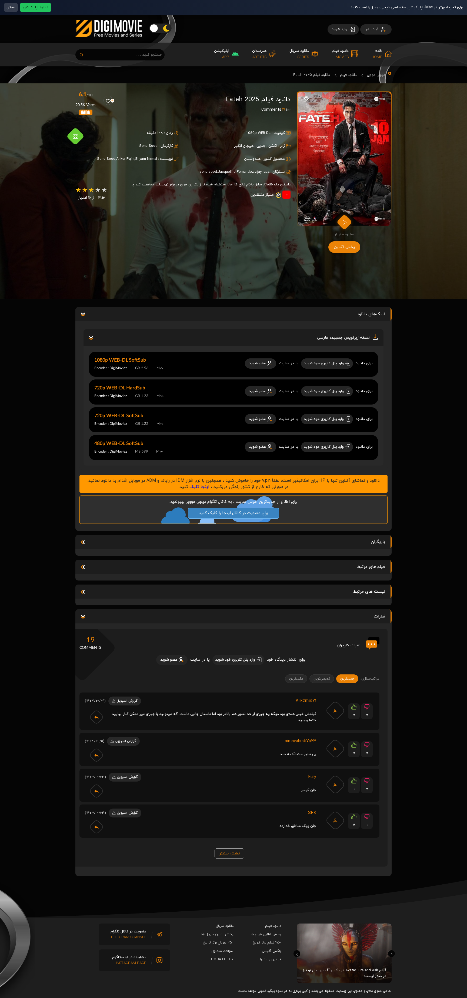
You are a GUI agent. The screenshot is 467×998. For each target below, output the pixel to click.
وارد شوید (340, 29)
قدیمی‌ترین (321, 678)
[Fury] (335, 784)
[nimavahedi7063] (335, 749)
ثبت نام (372, 29)
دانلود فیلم (348, 74)
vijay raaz (262, 171)
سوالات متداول (223, 951)
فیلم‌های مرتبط (371, 567)
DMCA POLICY (222, 959)
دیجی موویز (376, 74)
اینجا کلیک (199, 487)
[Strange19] (335, 820)
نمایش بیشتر (229, 853)
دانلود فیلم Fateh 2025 (311, 74)
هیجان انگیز (243, 145)
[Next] (391, 953)
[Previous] (296, 953)
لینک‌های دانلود (371, 314)
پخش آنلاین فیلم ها (266, 934)
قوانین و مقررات (269, 959)
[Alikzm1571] (335, 711)
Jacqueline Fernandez (236, 171)
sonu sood (208, 171)
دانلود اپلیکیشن (35, 7)
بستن (10, 7)
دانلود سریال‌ (225, 926)
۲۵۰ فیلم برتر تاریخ (267, 942)
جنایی (260, 145)
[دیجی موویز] (108, 41)
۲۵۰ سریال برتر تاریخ (219, 942)
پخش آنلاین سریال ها (217, 934)
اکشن (272, 145)
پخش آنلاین (344, 247)
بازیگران (378, 542)
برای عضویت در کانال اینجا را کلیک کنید (233, 513)
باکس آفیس (271, 951)
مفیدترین (296, 678)
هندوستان (252, 158)
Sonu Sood (148, 145)
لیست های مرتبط (369, 592)
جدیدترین (347, 678)
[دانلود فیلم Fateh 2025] (344, 159)
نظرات (379, 616)
